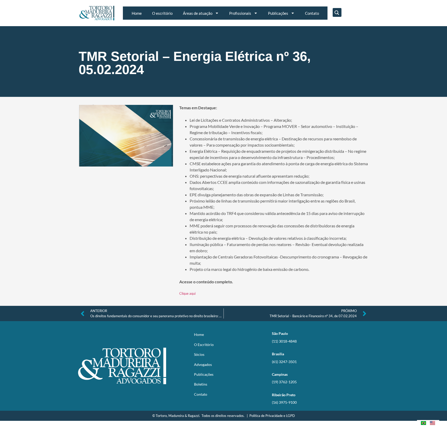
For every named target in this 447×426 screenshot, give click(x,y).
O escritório (162, 13)
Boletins (200, 384)
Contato (312, 13)
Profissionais (240, 13)
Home (137, 13)
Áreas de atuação (197, 13)
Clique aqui (187, 293)
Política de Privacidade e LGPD (272, 416)
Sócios (199, 354)
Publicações (278, 13)
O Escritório (204, 344)
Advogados (203, 364)
